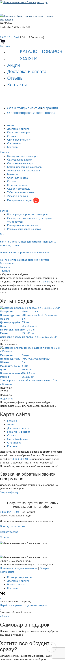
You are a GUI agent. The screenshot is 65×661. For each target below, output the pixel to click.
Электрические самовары (22, 156)
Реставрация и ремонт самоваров (27, 214)
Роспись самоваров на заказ (24, 229)
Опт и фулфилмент (22, 107)
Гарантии (51, 107)
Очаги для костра (17, 177)
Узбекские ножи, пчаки (20, 192)
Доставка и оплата (26, 71)
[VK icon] (3, 594)
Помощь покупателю (12, 526)
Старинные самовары (20, 163)
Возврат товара (43, 112)
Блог (40, 107)
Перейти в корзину (11, 605)
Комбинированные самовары (24, 167)
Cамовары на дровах (19, 159)
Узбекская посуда (17, 196)
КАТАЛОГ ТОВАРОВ (41, 51)
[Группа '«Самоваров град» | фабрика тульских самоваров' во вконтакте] (2, 33)
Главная (12, 420)
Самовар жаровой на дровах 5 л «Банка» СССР (28, 336)
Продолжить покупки (35, 605)
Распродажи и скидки (19, 200)
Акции (13, 64)
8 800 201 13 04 (26, 92)
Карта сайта (7, 571)
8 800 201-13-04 (9, 37)
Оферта (5, 537)
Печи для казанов (17, 185)
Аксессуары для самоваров (23, 170)
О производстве (19, 112)
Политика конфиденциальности (19, 568)
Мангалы (12, 174)
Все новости (7, 263)
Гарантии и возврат (18, 132)
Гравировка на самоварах (22, 225)
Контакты (17, 84)
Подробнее (6, 398)
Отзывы (15, 77)
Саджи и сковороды (19, 188)
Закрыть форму (9, 492)
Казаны (11, 181)
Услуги (28, 58)
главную (45, 281)
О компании (14, 143)
